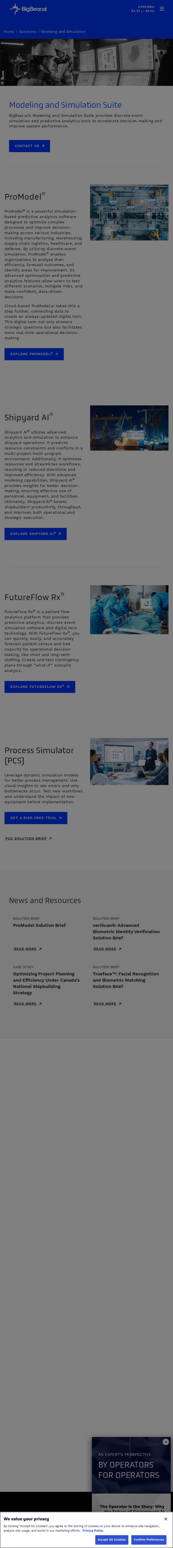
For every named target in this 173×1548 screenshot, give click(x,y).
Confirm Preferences (149, 1539)
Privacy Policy (92, 1530)
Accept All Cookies (112, 1539)
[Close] (166, 1519)
